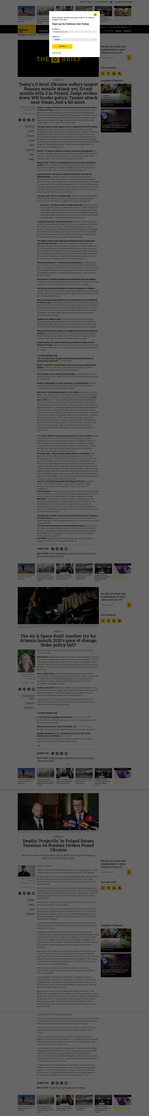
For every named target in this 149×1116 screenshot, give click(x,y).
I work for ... (56, 36)
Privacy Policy (56, 53)
